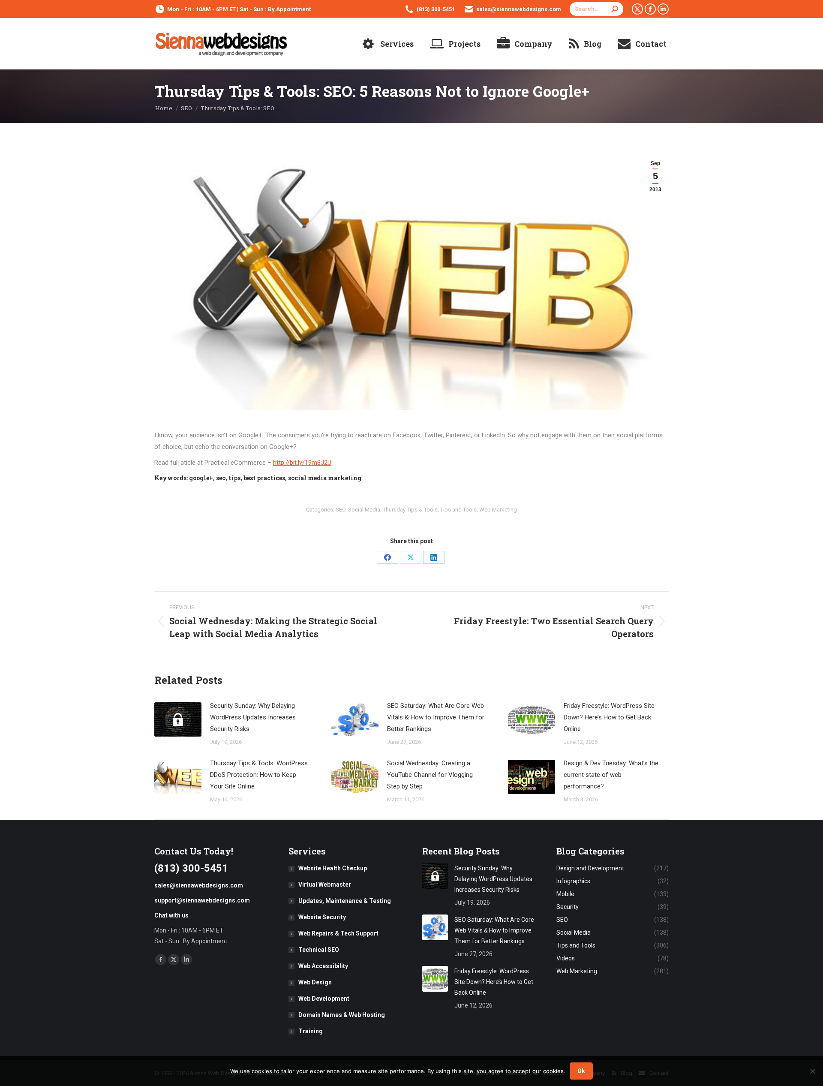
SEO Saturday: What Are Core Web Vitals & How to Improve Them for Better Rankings (435, 717)
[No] (812, 1071)
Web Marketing (498, 509)
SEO (340, 509)
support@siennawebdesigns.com (202, 900)
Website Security (322, 917)
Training (310, 1031)
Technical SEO (318, 949)
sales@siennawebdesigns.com (518, 9)
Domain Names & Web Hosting (341, 1014)
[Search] (614, 9)
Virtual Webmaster (324, 884)
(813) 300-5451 (436, 9)
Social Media (364, 509)
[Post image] (177, 719)
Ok (581, 1071)
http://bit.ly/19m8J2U (302, 462)
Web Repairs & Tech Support (338, 933)
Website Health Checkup (332, 868)
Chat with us (171, 915)
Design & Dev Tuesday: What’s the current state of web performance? (611, 774)
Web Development (323, 998)
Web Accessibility (323, 966)
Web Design (315, 982)
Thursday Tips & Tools (410, 509)
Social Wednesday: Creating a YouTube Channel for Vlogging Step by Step (430, 774)
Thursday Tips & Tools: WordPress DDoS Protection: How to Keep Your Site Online (259, 774)
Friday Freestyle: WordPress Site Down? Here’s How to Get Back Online (609, 717)
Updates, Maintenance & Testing (344, 900)
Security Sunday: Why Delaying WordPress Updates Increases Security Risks (253, 717)
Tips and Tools (458, 509)
